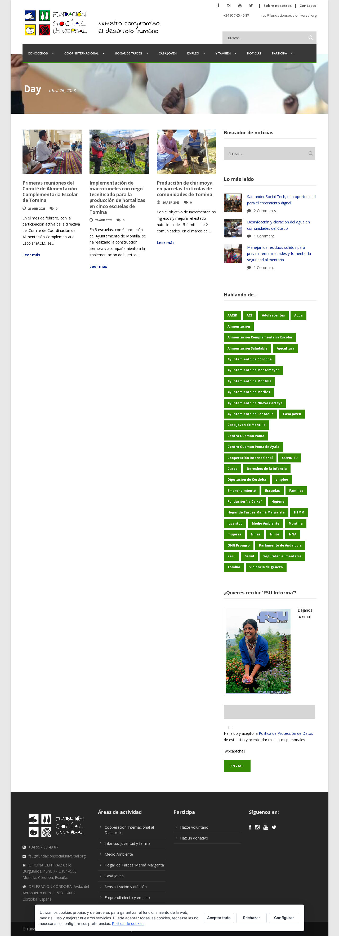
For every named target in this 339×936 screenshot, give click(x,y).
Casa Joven (168, 53)
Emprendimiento (242, 490)
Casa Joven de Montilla (247, 425)
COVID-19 (289, 458)
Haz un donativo (194, 838)
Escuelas (272, 490)
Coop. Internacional (81, 53)
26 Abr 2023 (36, 208)
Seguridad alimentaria (282, 556)
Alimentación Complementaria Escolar (260, 337)
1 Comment (264, 235)
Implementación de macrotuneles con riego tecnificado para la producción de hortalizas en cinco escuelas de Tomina (117, 197)
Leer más (31, 254)
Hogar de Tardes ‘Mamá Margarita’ (134, 865)
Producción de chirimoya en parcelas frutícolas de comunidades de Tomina (185, 189)
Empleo (193, 53)
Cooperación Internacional (250, 458)
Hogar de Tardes (128, 53)
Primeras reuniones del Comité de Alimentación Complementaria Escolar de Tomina (50, 191)
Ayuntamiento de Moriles (249, 392)
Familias (296, 490)
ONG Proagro (239, 545)
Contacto (308, 5)
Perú (231, 556)
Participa (279, 53)
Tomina (234, 567)
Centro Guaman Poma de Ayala (253, 446)
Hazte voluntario (194, 827)
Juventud (235, 523)
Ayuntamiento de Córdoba (250, 359)
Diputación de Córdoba (247, 479)
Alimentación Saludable (247, 348)
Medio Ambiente (265, 523)
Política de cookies (128, 923)
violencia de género (266, 567)
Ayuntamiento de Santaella (251, 414)
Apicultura (286, 348)
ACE (250, 315)
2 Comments (265, 210)
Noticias (254, 53)
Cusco (233, 468)
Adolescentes (273, 315)
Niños (275, 534)
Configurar (284, 917)
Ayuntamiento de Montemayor (253, 370)
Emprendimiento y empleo (127, 897)
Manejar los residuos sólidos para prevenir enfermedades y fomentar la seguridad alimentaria (279, 254)
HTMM (299, 512)
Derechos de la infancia (267, 468)
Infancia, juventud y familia (127, 843)
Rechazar (251, 917)
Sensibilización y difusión (126, 886)
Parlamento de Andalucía (280, 545)
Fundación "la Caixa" (245, 501)
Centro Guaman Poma (246, 436)
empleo (281, 479)
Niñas (256, 534)
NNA (292, 534)
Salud (249, 556)
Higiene (277, 501)
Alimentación (239, 326)
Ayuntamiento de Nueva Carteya (255, 403)
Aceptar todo (219, 917)
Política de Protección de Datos (286, 733)
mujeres (235, 534)
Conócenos (38, 53)
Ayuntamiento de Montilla (249, 381)
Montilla (296, 523)
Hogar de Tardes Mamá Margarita (256, 512)
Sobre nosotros (278, 5)
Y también (223, 53)
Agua (298, 315)
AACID (232, 315)
